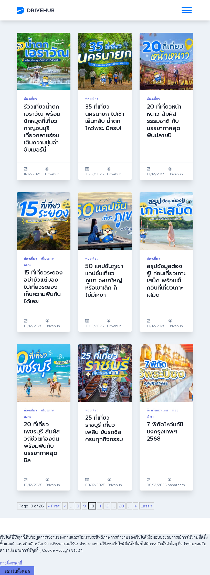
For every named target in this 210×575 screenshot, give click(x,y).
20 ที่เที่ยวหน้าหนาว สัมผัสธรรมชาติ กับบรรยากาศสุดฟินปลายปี (164, 121)
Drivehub (52, 174)
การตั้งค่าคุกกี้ (11, 563)
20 (121, 505)
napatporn (176, 485)
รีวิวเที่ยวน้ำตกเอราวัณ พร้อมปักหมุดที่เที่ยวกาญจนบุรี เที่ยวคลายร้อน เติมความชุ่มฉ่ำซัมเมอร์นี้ (42, 128)
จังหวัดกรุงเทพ (157, 410)
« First (54, 505)
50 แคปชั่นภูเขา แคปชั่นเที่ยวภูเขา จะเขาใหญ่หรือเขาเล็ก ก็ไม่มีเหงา (104, 280)
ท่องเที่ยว (30, 99)
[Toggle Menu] (187, 10)
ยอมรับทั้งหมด (17, 571)
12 (107, 505)
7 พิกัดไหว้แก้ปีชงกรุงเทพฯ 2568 (165, 431)
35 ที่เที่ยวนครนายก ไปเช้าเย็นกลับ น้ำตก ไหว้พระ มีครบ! (104, 117)
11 (99, 505)
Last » (147, 505)
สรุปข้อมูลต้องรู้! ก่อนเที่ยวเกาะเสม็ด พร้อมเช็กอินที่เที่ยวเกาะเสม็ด (166, 280)
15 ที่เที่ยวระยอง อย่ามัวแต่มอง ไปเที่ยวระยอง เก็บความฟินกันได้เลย (43, 286)
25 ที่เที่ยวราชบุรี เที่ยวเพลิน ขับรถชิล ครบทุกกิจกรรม (104, 428)
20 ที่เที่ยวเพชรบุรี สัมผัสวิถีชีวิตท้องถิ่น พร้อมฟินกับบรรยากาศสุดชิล (42, 442)
